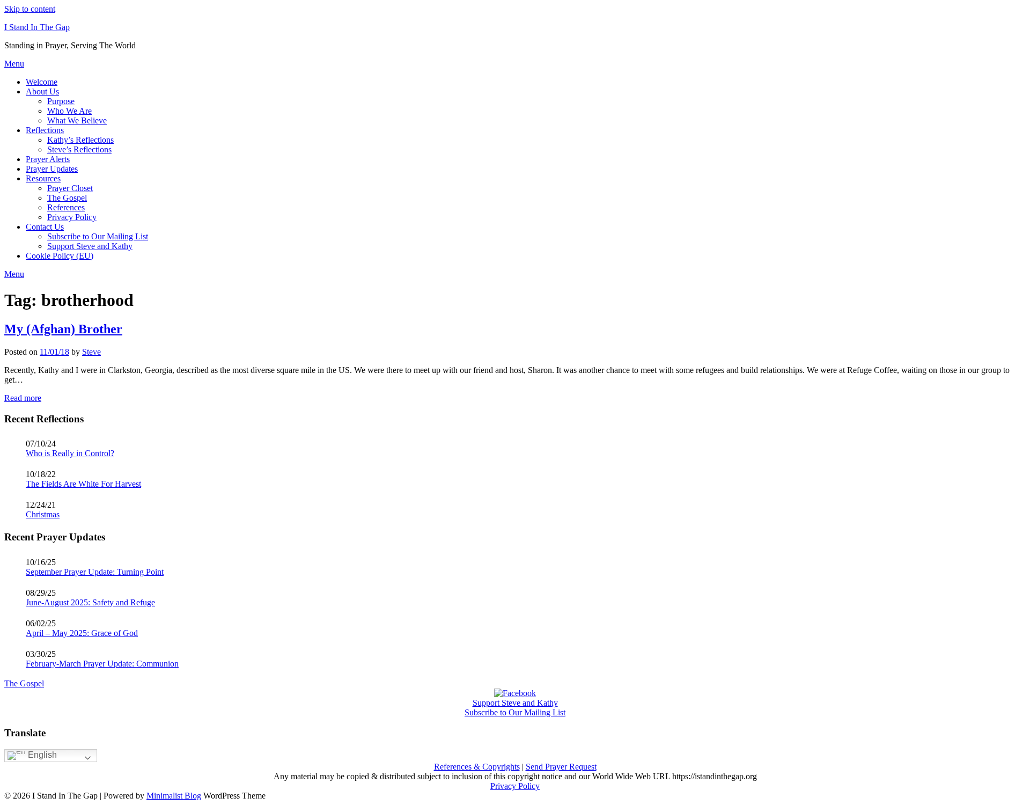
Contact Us (45, 226)
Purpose (61, 101)
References (66, 207)
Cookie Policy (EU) (59, 255)
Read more (22, 397)
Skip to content (29, 8)
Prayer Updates (52, 168)
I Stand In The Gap (37, 27)
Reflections (45, 130)
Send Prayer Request (561, 766)
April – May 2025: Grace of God (82, 633)
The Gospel (67, 197)
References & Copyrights (477, 766)
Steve (91, 351)
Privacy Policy (72, 217)
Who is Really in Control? (70, 453)
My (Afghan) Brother (63, 329)
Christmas (43, 514)
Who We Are (69, 110)
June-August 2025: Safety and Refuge (90, 602)
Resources (43, 178)
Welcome (41, 81)
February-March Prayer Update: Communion (102, 663)
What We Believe (77, 120)
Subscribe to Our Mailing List (97, 236)
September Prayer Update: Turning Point (95, 571)
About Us (42, 91)
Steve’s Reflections (79, 149)
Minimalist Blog (173, 795)
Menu (14, 63)
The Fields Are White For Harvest (83, 483)
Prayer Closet (70, 188)
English (41, 754)
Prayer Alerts (48, 159)
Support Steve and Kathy (90, 246)
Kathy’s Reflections (80, 139)
